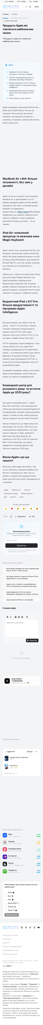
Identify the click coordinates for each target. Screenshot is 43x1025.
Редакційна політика (10, 935)
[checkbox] (6, 550)
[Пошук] (30, 7)
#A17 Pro (13, 497)
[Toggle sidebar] (26, 7)
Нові (36, 751)
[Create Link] (27, 617)
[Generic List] (19, 617)
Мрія (10, 834)
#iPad (21, 497)
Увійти (36, 7)
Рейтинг (30, 751)
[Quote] (15, 617)
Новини (5, 18)
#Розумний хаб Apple (11, 493)
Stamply (11, 841)
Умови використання (10, 950)
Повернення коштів (10, 954)
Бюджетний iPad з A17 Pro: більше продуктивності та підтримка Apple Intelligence (23, 85)
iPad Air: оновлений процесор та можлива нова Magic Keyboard (21, 79)
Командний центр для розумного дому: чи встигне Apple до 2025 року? (21, 93)
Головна (6, 14)
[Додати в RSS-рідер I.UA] (7, 966)
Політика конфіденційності (12, 946)
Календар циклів (14, 849)
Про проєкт (7, 939)
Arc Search (12, 856)
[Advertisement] (21, 149)
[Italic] (10, 617)
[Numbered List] (22, 617)
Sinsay (10, 863)
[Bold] (7, 617)
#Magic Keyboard (27, 493)
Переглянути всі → (11, 773)
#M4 (5, 497)
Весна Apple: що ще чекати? (20, 98)
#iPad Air (27, 490)
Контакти (6, 943)
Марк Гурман (23, 212)
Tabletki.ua (12, 870)
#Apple (6, 490)
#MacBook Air (16, 490)
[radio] (6, 892)
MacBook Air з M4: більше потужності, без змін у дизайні (20, 73)
